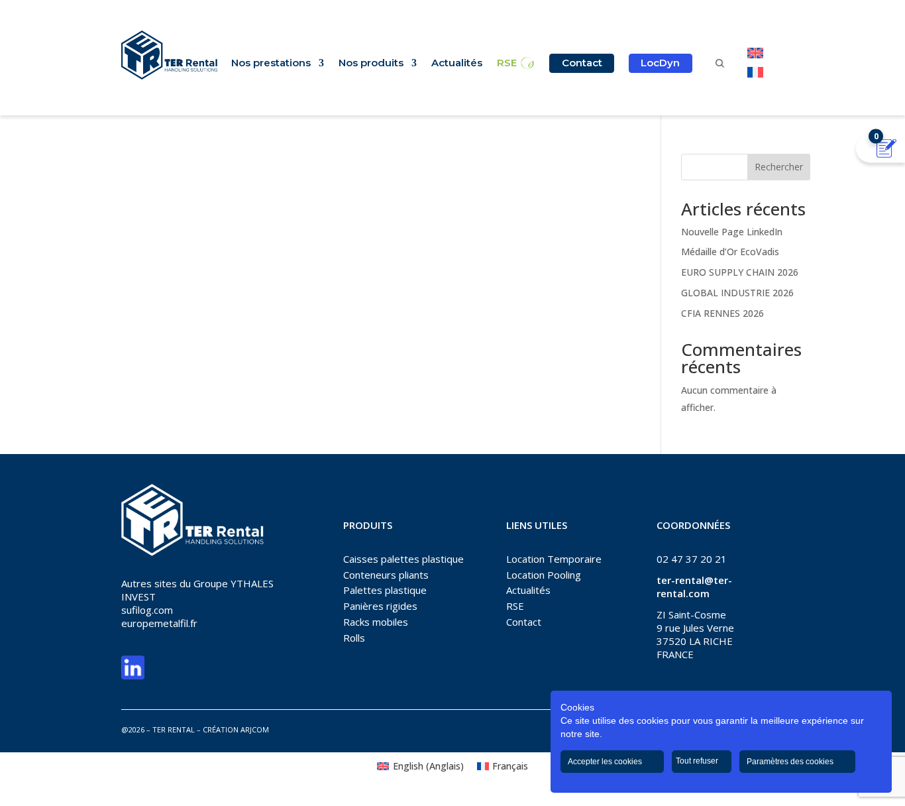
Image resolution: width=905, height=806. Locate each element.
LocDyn (660, 62)
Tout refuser (698, 761)
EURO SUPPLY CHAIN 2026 (739, 272)
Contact (582, 62)
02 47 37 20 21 (692, 558)
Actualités (456, 63)
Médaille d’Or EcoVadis (730, 251)
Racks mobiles (375, 621)
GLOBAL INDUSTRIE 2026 (737, 292)
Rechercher (779, 166)
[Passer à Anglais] (755, 53)
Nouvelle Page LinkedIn (731, 231)
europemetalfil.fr (159, 623)
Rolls (354, 637)
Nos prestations (271, 63)
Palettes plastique (385, 590)
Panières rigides (380, 605)
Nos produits (371, 63)
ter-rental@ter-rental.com (694, 586)
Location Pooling (543, 574)
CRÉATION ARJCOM (236, 729)
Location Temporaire (554, 558)
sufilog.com (147, 609)
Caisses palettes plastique (403, 558)
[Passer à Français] (755, 72)
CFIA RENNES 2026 (722, 313)
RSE (507, 63)
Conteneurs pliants (386, 574)
